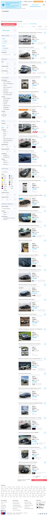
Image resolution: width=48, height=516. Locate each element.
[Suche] (15, 54)
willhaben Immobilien (28, 503)
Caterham (6, 488)
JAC (42, 490)
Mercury (20, 493)
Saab (27, 495)
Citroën (26, 488)
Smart (36, 495)
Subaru (44, 495)
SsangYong (40, 495)
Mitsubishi (34, 493)
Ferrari (9, 490)
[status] (11, 5)
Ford (14, 490)
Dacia (37, 488)
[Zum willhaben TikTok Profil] (40, 514)
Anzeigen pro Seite (38, 477)
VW (30, 496)
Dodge (44, 488)
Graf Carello (18, 490)
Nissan (41, 493)
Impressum (25, 512)
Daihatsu (40, 488)
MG (23, 493)
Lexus (25, 491)
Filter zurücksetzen (33, 23)
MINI (30, 493)
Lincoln (31, 491)
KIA (4, 491)
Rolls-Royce (20, 495)
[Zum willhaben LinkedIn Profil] (44, 514)
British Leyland (36, 486)
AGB (14, 512)
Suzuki (2, 496)
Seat (30, 495)
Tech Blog (2, 508)
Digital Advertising (27, 502)
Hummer (25, 490)
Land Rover (21, 491)
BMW (31, 486)
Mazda (6, 493)
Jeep (1, 491)
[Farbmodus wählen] (45, 1)
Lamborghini (13, 491)
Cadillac (43, 486)
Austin (25, 486)
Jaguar (45, 490)
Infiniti (33, 490)
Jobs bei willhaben (4, 502)
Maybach (2, 493)
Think (14, 496)
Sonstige (41, 496)
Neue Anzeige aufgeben (39, 1)
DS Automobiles (4, 490)
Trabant (20, 496)
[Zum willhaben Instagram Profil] (38, 514)
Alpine (14, 486)
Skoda (33, 495)
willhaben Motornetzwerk (28, 505)
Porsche (9, 495)
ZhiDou (37, 496)
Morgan (38, 493)
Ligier (28, 491)
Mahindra (38, 491)
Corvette (30, 488)
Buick (41, 486)
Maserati (42, 491)
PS (3, 127)
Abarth (2, 486)
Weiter (34, 26)
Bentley (28, 486)
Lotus (35, 491)
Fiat (11, 490)
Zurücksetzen (4, 43)
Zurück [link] (19, 26)
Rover (25, 495)
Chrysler (23, 488)
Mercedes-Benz (15, 493)
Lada (9, 491)
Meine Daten (15, 508)
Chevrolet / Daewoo (17, 488)
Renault (16, 495)
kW (7, 127)
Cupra (34, 488)
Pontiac (6, 495)
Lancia (17, 491)
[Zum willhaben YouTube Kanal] (42, 514)
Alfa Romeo (10, 486)
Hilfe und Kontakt (16, 502)
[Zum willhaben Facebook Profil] (46, 514)
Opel (44, 493)
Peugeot (2, 495)
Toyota (17, 496)
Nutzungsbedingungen (17, 505)
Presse (2, 503)
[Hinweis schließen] (20, 1)
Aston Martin (18, 486)
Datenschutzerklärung (16, 510)
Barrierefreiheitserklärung (17, 506)
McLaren (10, 493)
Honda (22, 490)
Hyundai (29, 490)
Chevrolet (11, 488)
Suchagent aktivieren (40, 480)
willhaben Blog (3, 506)
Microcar (26, 493)
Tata (8, 496)
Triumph (24, 496)
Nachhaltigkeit (3, 505)
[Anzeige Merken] (45, 33)
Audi (22, 486)
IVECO (39, 490)
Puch (13, 495)
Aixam (5, 486)
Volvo (28, 496)
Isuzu (36, 490)
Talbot (5, 496)
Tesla (11, 496)
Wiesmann (34, 496)
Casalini (2, 488)
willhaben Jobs (26, 506)
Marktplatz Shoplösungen (28, 508)
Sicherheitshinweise (16, 503)
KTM (6, 491)
